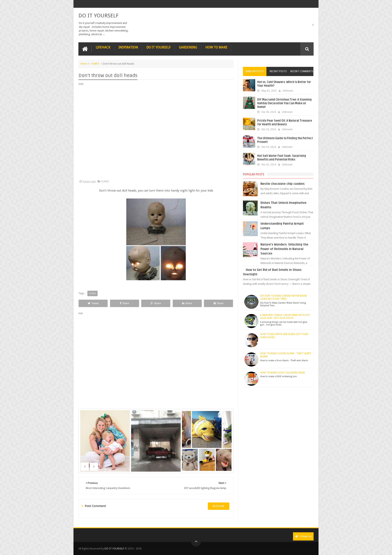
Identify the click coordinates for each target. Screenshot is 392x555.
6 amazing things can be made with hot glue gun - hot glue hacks (285, 317)
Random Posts (255, 71)
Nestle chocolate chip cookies (283, 184)
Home (83, 63)
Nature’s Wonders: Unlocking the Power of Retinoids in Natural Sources (284, 249)
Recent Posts (278, 71)
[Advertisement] (156, 132)
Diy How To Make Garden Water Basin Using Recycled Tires (283, 297)
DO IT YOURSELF (98, 15)
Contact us (305, 536)
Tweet (95, 303)
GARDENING (188, 47)
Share (125, 303)
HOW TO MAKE (216, 47)
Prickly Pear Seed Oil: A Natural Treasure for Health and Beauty (284, 122)
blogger (218, 506)
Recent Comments (301, 71)
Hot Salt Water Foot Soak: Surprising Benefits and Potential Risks (281, 157)
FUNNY (95, 63)
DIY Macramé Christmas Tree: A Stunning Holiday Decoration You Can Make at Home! (284, 103)
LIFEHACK (103, 47)
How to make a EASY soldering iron (282, 372)
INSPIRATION (128, 47)
